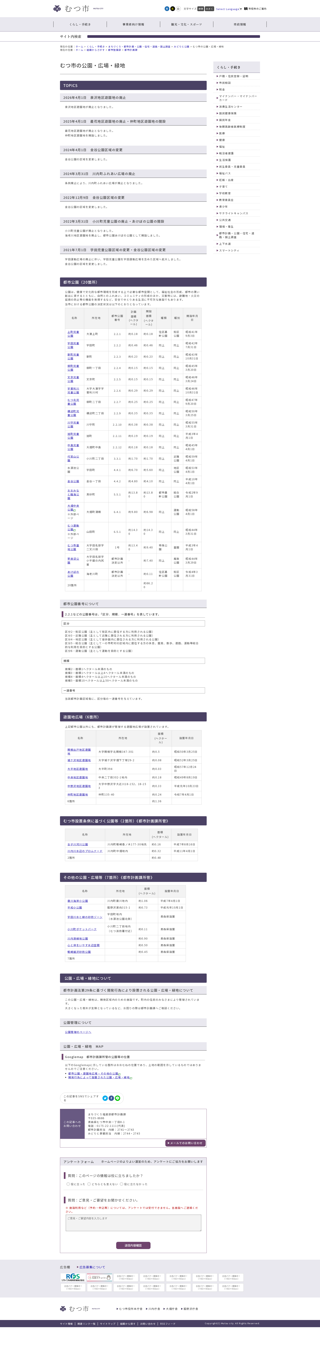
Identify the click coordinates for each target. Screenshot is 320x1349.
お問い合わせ (148, 1323)
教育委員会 (226, 200)
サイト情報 (66, 1323)
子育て (223, 186)
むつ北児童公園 (73, 402)
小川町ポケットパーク (82, 929)
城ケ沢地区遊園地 (79, 760)
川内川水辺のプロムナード (85, 851)
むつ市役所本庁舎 (131, 1309)
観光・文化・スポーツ (186, 24)
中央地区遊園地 (78, 777)
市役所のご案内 (257, 8)
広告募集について (93, 1267)
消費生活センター (231, 106)
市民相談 (225, 83)
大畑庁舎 (172, 1309)
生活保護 (225, 160)
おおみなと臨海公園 (73, 494)
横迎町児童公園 (73, 413)
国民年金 (225, 120)
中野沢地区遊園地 (79, 786)
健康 (222, 140)
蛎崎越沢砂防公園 (79, 952)
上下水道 (225, 244)
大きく (209, 8)
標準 (200, 8)
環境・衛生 (226, 226)
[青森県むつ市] (78, 8)
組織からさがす (96, 49)
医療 (222, 133)
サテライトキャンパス (233, 213)
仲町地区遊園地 (78, 794)
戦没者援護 (226, 153)
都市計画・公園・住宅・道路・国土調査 (236, 235)
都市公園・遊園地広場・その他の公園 (93, 1073)
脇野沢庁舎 (191, 1309)
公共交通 (225, 220)
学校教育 (225, 193)
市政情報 (240, 24)
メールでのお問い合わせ (186, 1143)
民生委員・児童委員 (232, 166)
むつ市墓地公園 (73, 547)
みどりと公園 (182, 46)
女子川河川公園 (78, 844)
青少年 (223, 206)
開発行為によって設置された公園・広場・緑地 (99, 1077)
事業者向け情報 (133, 24)
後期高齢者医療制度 (232, 126)
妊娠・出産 (226, 180)
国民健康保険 (228, 113)
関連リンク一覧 (87, 1323)
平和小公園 (75, 907)
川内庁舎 (154, 1309)
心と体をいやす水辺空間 (84, 945)
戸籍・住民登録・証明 (233, 76)
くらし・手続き (80, 24)
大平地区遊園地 (78, 769)
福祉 (222, 146)
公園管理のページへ (78, 1032)
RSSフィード (168, 1323)
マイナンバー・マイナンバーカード (238, 98)
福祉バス (225, 173)
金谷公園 (73, 481)
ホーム (80, 46)
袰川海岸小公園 (78, 901)
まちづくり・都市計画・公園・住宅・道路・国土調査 (139, 46)
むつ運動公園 (73, 527)
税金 (222, 89)
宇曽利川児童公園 (73, 390)
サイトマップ (108, 1323)
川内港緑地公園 (78, 938)
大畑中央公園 (73, 507)
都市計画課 (131, 49)
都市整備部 (114, 49)
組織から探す (128, 1323)
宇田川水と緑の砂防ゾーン (85, 917)
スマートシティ (229, 250)
